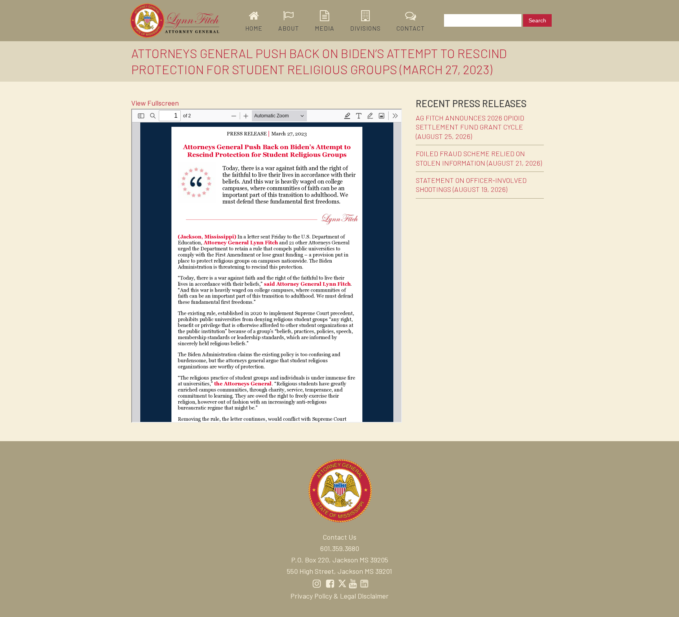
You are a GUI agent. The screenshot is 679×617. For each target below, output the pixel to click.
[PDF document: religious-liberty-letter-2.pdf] (266, 266)
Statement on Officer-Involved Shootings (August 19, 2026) (471, 184)
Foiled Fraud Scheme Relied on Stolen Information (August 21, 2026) (479, 158)
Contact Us (339, 537)
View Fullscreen (155, 103)
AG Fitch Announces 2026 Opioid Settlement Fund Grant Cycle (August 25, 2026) (470, 127)
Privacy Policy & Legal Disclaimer (339, 595)
